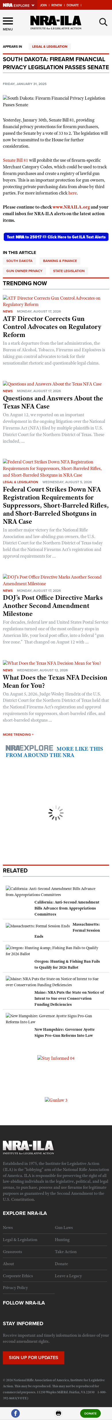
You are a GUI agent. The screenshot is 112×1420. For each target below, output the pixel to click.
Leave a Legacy (68, 1275)
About (8, 1263)
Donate (73, 5)
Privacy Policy (15, 1287)
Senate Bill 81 (15, 160)
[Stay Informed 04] (56, 1058)
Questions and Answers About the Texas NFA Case (53, 402)
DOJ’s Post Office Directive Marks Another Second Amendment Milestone (53, 605)
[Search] (103, 22)
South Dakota (19, 261)
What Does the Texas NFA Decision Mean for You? (55, 681)
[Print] (58, 1415)
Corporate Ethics (18, 1275)
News (8, 311)
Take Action (66, 1251)
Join (43, 5)
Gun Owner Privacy (24, 271)
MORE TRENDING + (18, 735)
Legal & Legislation (49, 47)
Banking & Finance (60, 261)
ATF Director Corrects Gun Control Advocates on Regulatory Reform (52, 326)
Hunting (62, 1239)
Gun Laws (64, 1227)
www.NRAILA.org (71, 207)
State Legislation (69, 271)
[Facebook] (15, 1415)
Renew (56, 5)
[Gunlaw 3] (56, 1100)
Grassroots (12, 1251)
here (72, 193)
